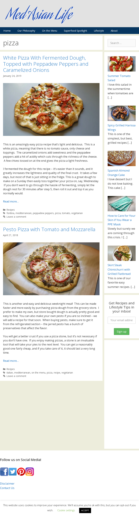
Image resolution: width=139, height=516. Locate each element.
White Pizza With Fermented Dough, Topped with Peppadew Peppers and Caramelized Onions (45, 63)
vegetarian (77, 213)
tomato (66, 213)
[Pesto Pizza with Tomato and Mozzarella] (51, 294)
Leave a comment (16, 216)
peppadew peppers (43, 213)
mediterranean (24, 213)
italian (10, 372)
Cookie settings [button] (66, 510)
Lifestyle (99, 30)
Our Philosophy (26, 30)
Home (7, 30)
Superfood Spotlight (75, 30)
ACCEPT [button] (85, 510)
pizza (58, 213)
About (114, 30)
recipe (57, 372)
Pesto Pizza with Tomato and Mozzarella (49, 229)
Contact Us (7, 488)
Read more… (11, 201)
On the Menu (49, 30)
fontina (10, 213)
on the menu (38, 372)
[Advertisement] (122, 394)
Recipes (11, 209)
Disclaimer (7, 483)
